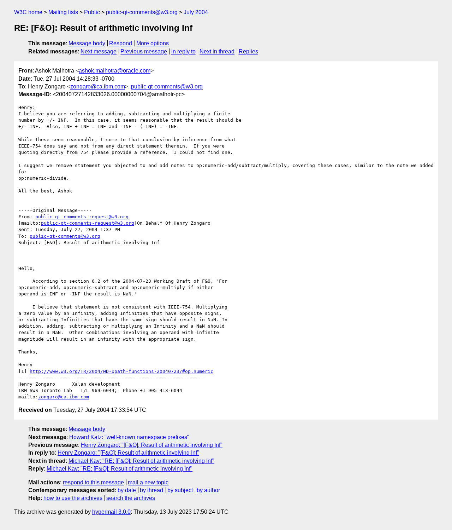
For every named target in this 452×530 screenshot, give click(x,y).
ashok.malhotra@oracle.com (114, 71)
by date (127, 490)
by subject (180, 490)
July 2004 (196, 12)
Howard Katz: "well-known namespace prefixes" (129, 437)
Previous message (143, 51)
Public (92, 12)
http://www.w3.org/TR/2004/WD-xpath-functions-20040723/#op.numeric (121, 371)
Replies (248, 51)
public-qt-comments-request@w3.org (82, 216)
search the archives (130, 498)
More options (152, 43)
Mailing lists (63, 12)
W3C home (28, 12)
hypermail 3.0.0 (111, 512)
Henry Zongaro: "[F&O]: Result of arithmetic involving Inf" (151, 445)
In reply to (183, 51)
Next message (99, 51)
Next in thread (217, 51)
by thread (151, 490)
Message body (87, 43)
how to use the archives (72, 498)
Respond (120, 43)
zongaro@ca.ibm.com (97, 86)
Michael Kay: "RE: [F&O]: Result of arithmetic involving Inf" (141, 461)
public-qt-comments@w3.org (142, 12)
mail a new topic (148, 482)
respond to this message (93, 482)
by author (208, 490)
